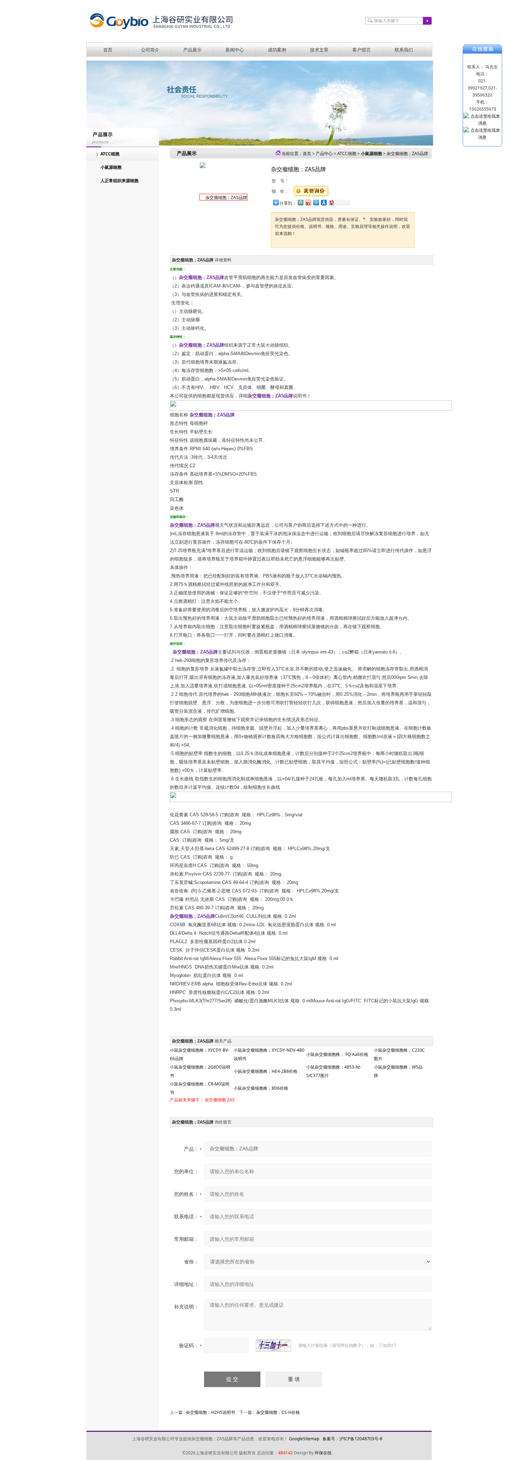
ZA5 (231, 1100)
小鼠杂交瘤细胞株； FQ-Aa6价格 (337, 1054)
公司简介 (150, 50)
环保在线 (323, 1453)
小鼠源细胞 (111, 167)
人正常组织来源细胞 (119, 181)
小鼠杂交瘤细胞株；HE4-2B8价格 (265, 1071)
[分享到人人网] (323, 202)
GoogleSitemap (304, 1439)
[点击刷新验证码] (273, 1345)
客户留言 (361, 50)
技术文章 (319, 50)
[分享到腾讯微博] (316, 202)
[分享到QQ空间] (300, 202)
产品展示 (192, 50)
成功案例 (277, 50)
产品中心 (324, 153)
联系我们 (404, 50)
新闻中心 (235, 50)
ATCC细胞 (109, 154)
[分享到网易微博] (331, 202)
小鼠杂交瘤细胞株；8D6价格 (261, 1088)
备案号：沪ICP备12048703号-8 (352, 1439)
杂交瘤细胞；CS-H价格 (278, 1412)
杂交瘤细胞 (215, 1100)
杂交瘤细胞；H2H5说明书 (210, 1412)
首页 (107, 50)
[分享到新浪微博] (308, 202)
